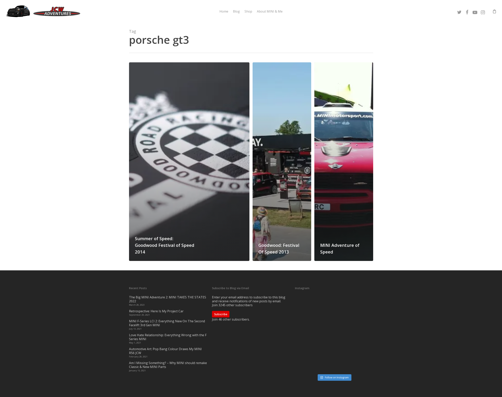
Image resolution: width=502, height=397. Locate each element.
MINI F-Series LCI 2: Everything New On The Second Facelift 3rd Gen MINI (167, 323)
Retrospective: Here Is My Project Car (156, 311)
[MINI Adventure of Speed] (343, 161)
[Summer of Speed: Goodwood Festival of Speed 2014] (189, 161)
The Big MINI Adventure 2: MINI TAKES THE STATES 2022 (167, 299)
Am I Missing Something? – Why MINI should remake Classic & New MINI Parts (168, 365)
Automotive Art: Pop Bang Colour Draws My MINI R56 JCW (165, 351)
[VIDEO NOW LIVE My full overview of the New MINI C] (334, 334)
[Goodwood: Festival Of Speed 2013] (282, 161)
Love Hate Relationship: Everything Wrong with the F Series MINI (167, 337)
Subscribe (220, 314)
